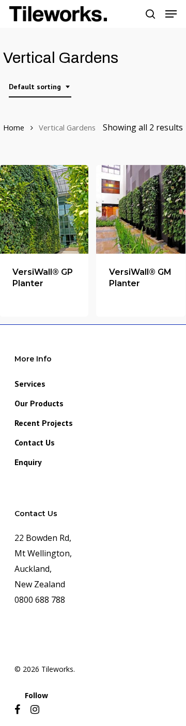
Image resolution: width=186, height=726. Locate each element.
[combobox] (40, 87)
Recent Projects (43, 423)
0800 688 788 (39, 599)
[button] (171, 14)
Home (13, 127)
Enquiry (28, 462)
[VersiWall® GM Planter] (140, 209)
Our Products (39, 403)
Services (29, 383)
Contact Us (34, 442)
